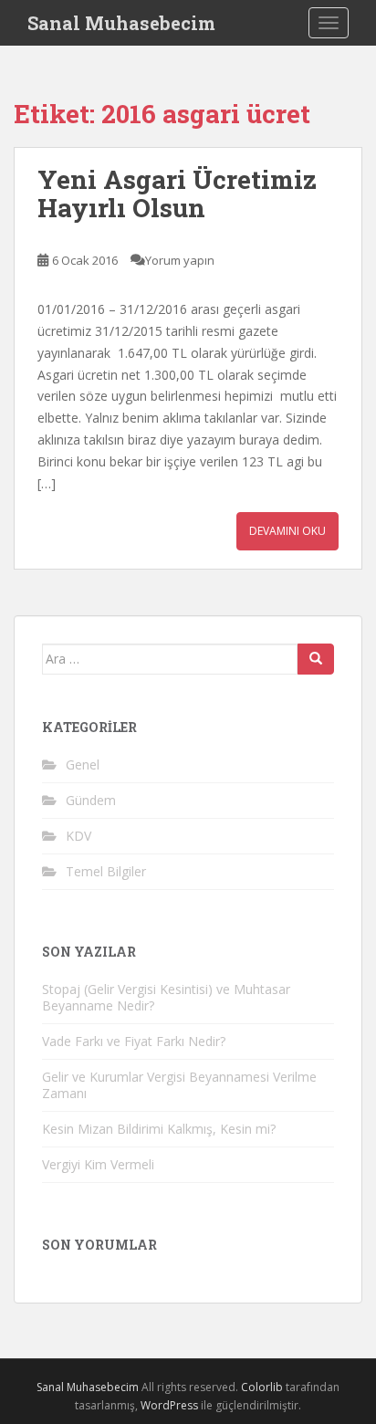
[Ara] (316, 659)
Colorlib (262, 1387)
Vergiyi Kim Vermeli (98, 1164)
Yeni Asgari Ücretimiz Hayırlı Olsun (177, 193)
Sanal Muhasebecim (121, 23)
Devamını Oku (287, 531)
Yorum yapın (179, 260)
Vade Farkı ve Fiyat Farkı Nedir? (133, 1041)
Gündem (91, 800)
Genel (82, 764)
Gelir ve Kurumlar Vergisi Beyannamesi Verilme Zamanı (179, 1085)
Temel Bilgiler (106, 871)
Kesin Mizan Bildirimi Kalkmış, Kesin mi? (159, 1128)
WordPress (169, 1405)
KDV (78, 835)
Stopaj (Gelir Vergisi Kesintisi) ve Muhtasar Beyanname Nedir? (166, 997)
